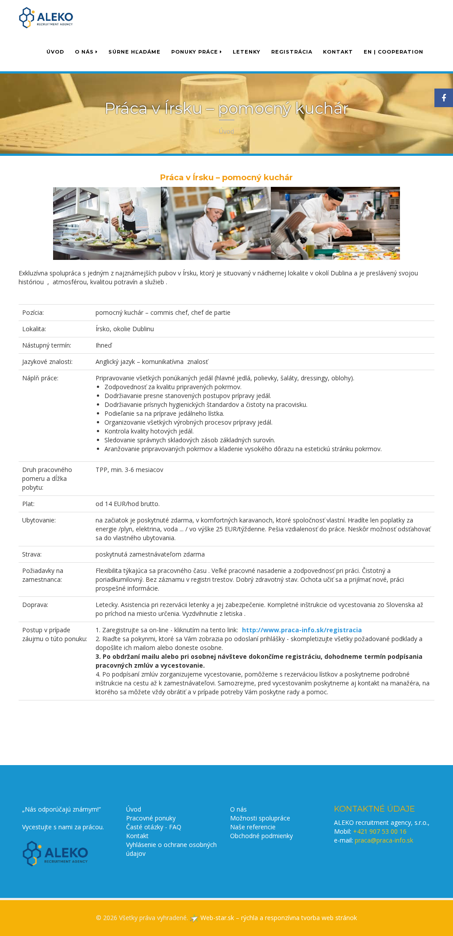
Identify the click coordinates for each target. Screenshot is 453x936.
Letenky (247, 52)
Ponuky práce (195, 52)
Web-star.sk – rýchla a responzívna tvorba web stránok (278, 917)
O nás (85, 52)
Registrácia (291, 52)
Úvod (55, 52)
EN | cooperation (393, 52)
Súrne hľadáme (134, 52)
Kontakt (338, 52)
